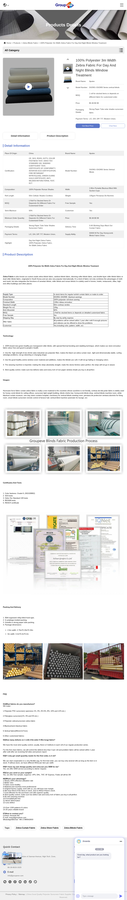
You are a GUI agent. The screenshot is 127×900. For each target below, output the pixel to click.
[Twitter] (10, 882)
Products (16, 43)
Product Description (57, 136)
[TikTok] (30, 882)
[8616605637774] (35, 882)
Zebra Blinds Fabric (73, 828)
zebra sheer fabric (50, 828)
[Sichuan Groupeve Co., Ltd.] (64, 5)
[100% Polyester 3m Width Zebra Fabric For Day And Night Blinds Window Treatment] (28, 87)
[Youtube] (20, 882)
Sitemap (21, 894)
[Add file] (78, 896)
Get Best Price (87, 126)
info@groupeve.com (15, 876)
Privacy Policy (11, 894)
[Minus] (120, 841)
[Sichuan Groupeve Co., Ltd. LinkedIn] (25, 882)
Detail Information (20, 136)
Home (8, 43)
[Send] (121, 896)
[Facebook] (15, 882)
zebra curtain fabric (25, 828)
